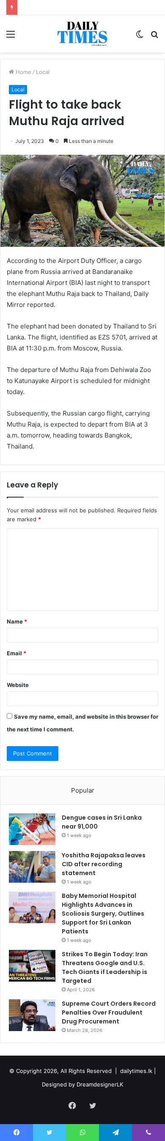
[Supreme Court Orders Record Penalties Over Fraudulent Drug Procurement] (32, 1015)
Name (17, 621)
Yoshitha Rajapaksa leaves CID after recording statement (104, 864)
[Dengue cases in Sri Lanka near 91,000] (32, 829)
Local (43, 71)
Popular (82, 790)
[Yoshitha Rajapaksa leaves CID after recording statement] (32, 867)
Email (16, 653)
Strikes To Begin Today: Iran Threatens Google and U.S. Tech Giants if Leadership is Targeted (105, 967)
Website (18, 684)
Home (22, 71)
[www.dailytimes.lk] (82, 34)
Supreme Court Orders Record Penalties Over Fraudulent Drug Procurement (109, 1012)
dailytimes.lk (136, 1070)
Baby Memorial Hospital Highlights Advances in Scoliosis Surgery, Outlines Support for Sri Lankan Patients (103, 914)
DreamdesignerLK (100, 1084)
